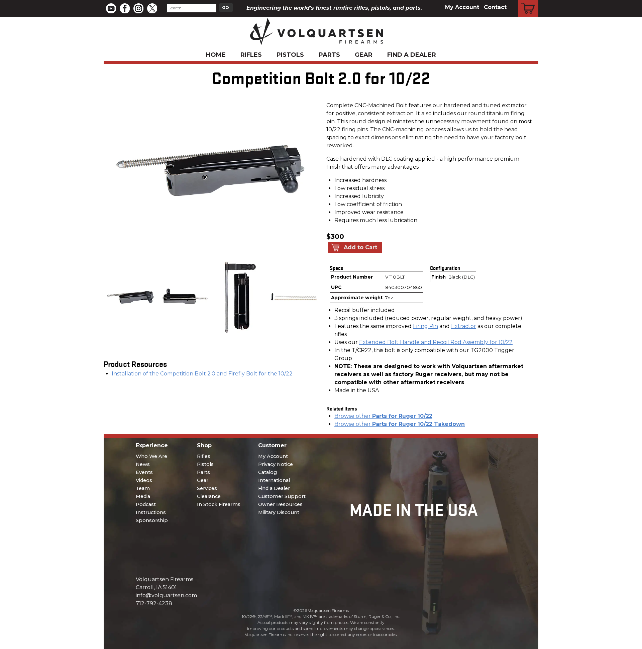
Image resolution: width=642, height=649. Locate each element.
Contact (495, 7)
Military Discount (278, 512)
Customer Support (282, 496)
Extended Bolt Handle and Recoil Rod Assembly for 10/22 (436, 342)
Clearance (209, 496)
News (143, 464)
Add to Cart (360, 247)
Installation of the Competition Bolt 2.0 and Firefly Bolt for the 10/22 (202, 373)
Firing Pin (425, 326)
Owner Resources (280, 504)
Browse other (383, 416)
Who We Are (151, 456)
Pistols (290, 54)
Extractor (463, 326)
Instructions (151, 512)
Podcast (146, 504)
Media (143, 496)
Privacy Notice (275, 464)
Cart (528, 1)
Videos (144, 480)
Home (216, 54)
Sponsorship (152, 520)
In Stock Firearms (218, 504)
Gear (363, 54)
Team (143, 488)
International (274, 480)
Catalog (267, 472)
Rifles (251, 54)
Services (207, 488)
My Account (462, 7)
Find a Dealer (411, 54)
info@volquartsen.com (166, 595)
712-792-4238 (154, 603)
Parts (329, 54)
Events (144, 472)
